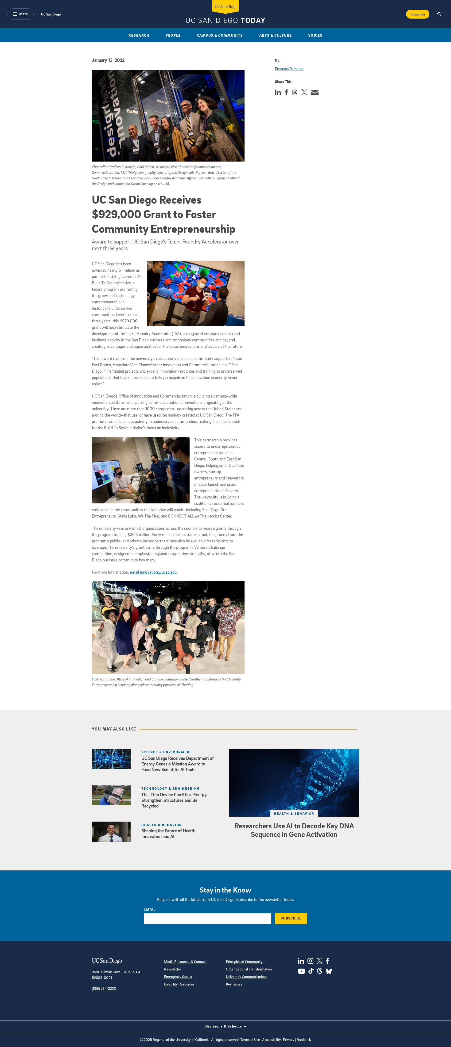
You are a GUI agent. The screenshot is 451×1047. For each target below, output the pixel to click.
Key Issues (234, 984)
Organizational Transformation (249, 969)
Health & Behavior (294, 813)
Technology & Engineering (170, 788)
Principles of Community (244, 961)
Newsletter (172, 969)
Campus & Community (220, 35)
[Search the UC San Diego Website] (439, 14)
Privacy (288, 1039)
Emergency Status (178, 976)
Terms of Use (250, 1039)
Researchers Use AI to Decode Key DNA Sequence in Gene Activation (294, 829)
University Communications (246, 976)
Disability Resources (179, 984)
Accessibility (271, 1039)
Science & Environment (166, 752)
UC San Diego (51, 14)
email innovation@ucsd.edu (153, 572)
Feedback (303, 1039)
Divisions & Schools (224, 1026)
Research (138, 35)
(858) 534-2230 (104, 988)
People (173, 35)
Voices (315, 35)
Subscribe (418, 14)
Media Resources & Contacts (185, 961)
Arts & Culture (275, 35)
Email (150, 909)
